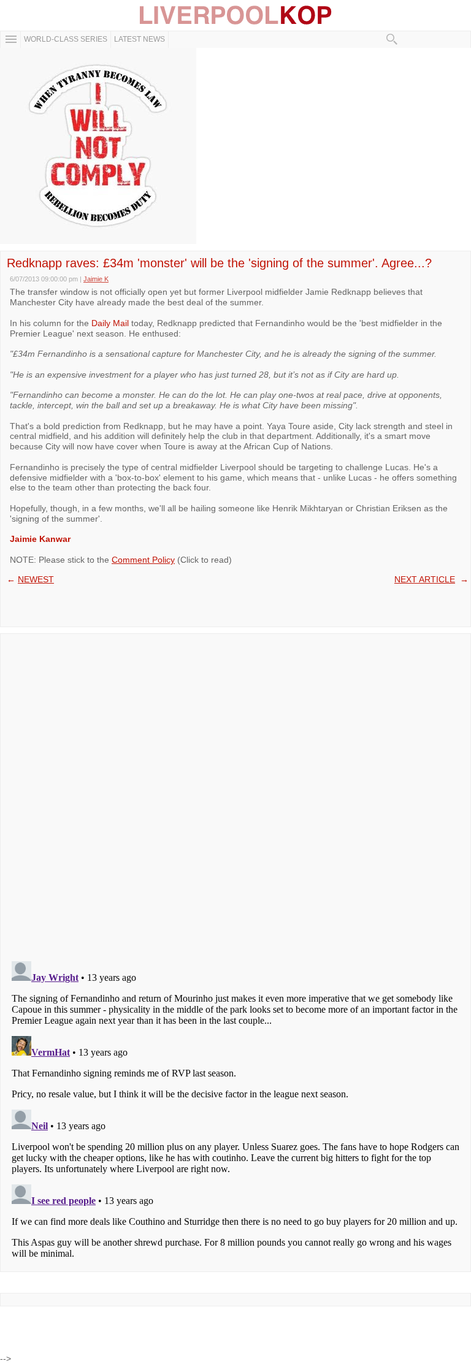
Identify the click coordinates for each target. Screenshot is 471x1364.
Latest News (139, 39)
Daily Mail (110, 323)
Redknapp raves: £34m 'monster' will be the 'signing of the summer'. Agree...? (219, 263)
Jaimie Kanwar (40, 539)
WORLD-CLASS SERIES (65, 39)
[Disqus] (235, 793)
